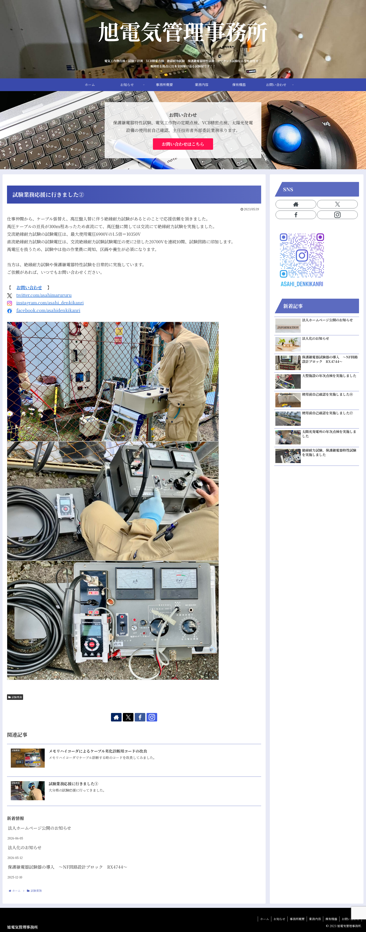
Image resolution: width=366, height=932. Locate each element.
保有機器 (331, 919)
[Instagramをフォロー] (152, 717)
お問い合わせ (29, 287)
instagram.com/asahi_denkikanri (50, 303)
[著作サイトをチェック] (116, 717)
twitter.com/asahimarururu (44, 295)
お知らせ (279, 919)
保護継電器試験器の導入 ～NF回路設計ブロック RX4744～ (67, 867)
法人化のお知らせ (25, 847)
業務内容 (315, 919)
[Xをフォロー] (128, 717)
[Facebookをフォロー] (140, 717)
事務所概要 (297, 919)
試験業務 (17, 697)
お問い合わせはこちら (183, 144)
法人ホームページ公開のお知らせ (39, 828)
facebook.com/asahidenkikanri (48, 310)
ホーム (264, 919)
